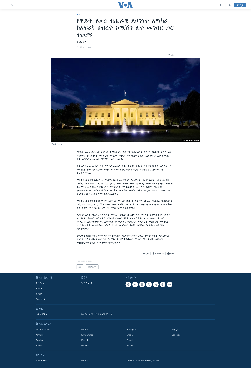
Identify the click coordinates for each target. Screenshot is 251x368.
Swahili (130, 345)
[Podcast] (162, 284)
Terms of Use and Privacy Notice (143, 360)
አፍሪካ (39, 288)
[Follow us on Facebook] (128, 284)
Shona (130, 334)
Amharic (40, 334)
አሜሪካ (39, 294)
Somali (130, 340)
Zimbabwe (177, 334)
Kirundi (84, 340)
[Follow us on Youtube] (135, 284)
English (39, 340)
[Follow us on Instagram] (142, 284)
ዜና (78, 14)
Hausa (39, 345)
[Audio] (229, 5)
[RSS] (156, 284)
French (84, 329)
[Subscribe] (169, 284)
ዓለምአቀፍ (40, 299)
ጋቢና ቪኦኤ (41, 314)
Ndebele (85, 345)
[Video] (221, 5)
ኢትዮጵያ (40, 283)
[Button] (171, 55)
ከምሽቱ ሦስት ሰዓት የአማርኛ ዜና (96, 314)
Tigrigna (175, 329)
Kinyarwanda (87, 334)
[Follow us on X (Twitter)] (149, 284)
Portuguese (132, 329)
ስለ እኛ (84, 360)
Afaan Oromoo (43, 329)
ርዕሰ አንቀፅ (41, 360)
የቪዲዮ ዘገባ (86, 283)
